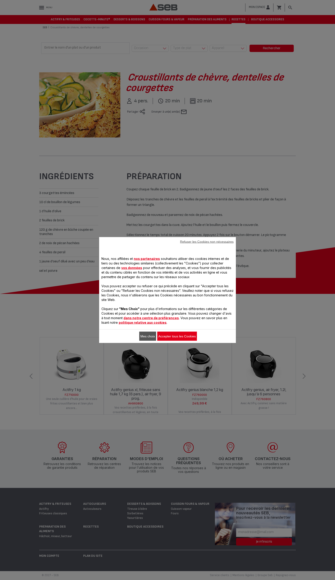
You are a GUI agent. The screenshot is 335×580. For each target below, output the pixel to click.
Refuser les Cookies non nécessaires (207, 241)
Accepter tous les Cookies (177, 336)
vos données (131, 268)
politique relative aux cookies (143, 322)
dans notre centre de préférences (151, 318)
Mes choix (147, 336)
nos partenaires (147, 259)
